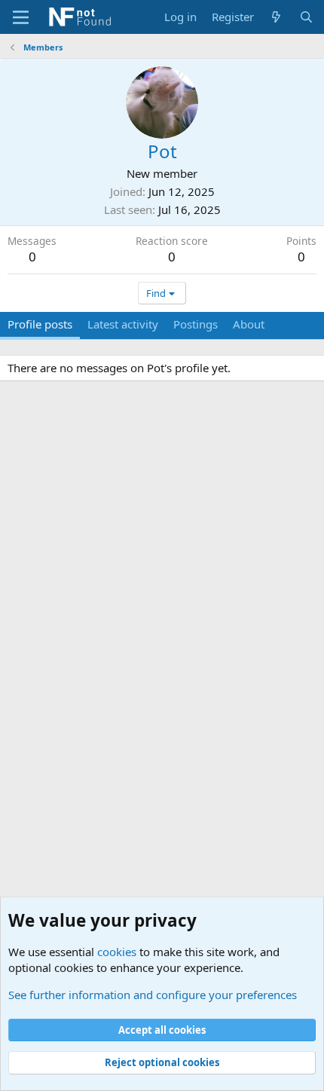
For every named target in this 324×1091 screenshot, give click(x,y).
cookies (116, 951)
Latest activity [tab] (122, 324)
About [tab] (248, 324)
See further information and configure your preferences (152, 994)
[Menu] (20, 17)
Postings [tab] (195, 324)
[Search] (306, 17)
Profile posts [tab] (40, 324)
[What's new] (276, 17)
